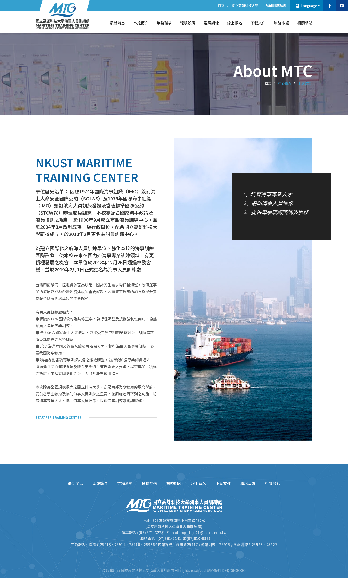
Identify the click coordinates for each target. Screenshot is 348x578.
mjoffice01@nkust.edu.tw (203, 532)
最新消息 (117, 23)
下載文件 (258, 23)
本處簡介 (140, 23)
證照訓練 (211, 23)
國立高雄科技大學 (245, 5)
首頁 (221, 5)
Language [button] (308, 5)
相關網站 (304, 23)
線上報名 (234, 23)
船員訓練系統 (276, 5)
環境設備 (187, 23)
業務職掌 (164, 23)
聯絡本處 (281, 23)
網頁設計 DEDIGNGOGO (226, 570)
